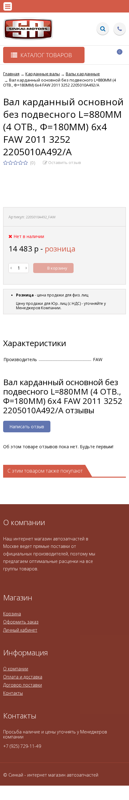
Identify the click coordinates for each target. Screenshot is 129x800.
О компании (15, 669)
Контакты (13, 693)
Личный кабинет (20, 630)
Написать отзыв (26, 427)
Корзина (12, 614)
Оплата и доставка (22, 677)
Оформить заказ (21, 622)
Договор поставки (22, 685)
